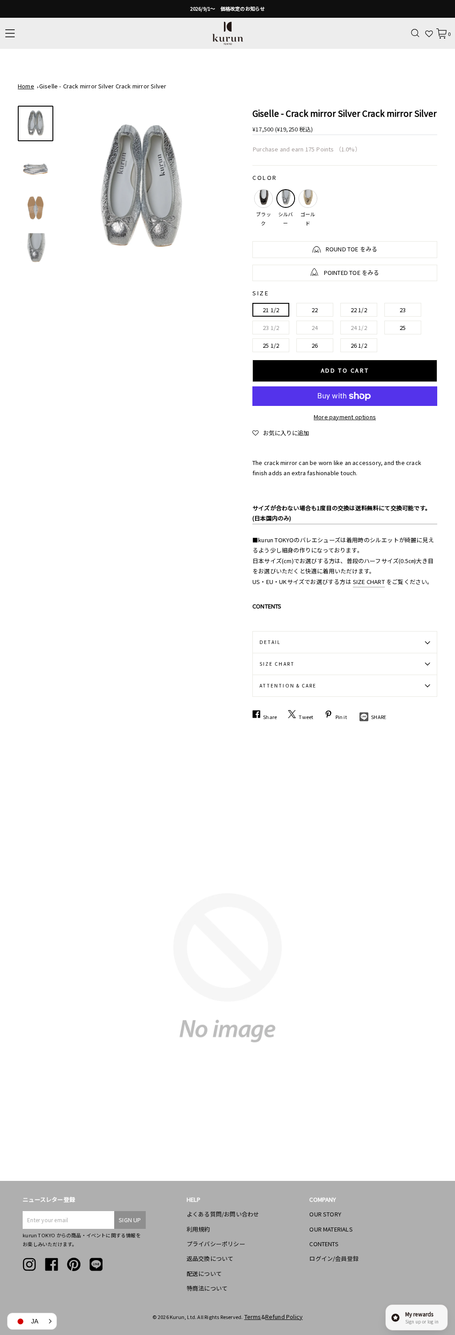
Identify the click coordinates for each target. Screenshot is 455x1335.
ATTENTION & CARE (287, 685)
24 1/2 (359, 327)
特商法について (207, 1288)
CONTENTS (324, 1244)
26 (314, 345)
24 (314, 327)
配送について (204, 1273)
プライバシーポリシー (216, 1244)
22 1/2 (359, 310)
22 (314, 310)
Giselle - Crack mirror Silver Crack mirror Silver (103, 86)
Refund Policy (284, 1316)
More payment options (345, 417)
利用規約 (198, 1229)
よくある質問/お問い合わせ (223, 1214)
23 (402, 310)
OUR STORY (325, 1214)
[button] (280, 433)
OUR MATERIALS (331, 1229)
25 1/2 (271, 345)
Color (264, 177)
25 (402, 327)
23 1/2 (271, 327)
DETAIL (270, 642)
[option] (227, 8)
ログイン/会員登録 (334, 1258)
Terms (252, 1316)
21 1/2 (271, 310)
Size (260, 293)
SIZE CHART (369, 581)
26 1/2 (359, 345)
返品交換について (210, 1258)
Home (26, 86)
